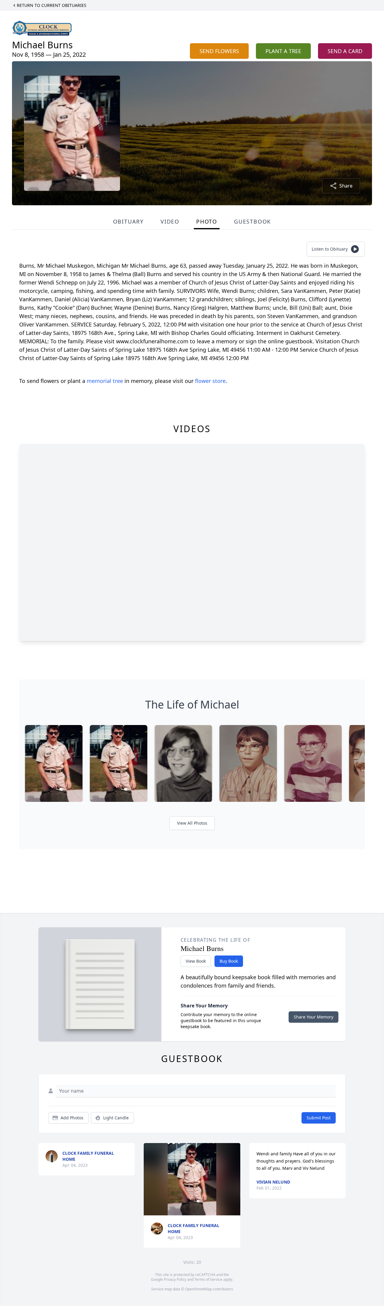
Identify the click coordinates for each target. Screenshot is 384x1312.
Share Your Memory (313, 1017)
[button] (192, 1179)
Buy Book (229, 961)
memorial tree (105, 380)
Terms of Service (208, 1279)
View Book (196, 961)
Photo (206, 221)
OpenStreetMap (198, 1289)
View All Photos (192, 823)
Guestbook (252, 221)
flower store (210, 380)
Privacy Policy (175, 1279)
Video (169, 221)
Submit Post (319, 1118)
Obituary (128, 221)
